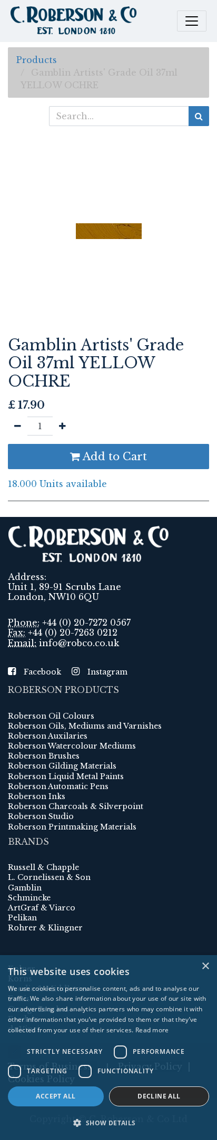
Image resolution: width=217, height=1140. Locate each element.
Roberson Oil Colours (51, 716)
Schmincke (29, 898)
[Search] (199, 116)
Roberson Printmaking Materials (72, 827)
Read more (152, 1029)
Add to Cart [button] (113, 456)
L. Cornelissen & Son (49, 877)
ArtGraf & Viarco (41, 908)
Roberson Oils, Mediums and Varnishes (85, 726)
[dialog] (108, 1047)
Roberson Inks (36, 796)
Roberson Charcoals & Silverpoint (75, 806)
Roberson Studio (41, 816)
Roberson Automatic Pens (58, 786)
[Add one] (62, 426)
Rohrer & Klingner (45, 927)
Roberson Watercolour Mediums (72, 746)
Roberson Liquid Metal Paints (66, 776)
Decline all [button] (158, 1096)
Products (36, 60)
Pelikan (22, 918)
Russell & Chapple (43, 867)
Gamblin (25, 888)
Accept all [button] (55, 1096)
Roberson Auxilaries (47, 736)
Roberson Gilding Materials (62, 766)
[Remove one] (17, 426)
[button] (108, 1122)
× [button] (205, 966)
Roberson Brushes (44, 756)
